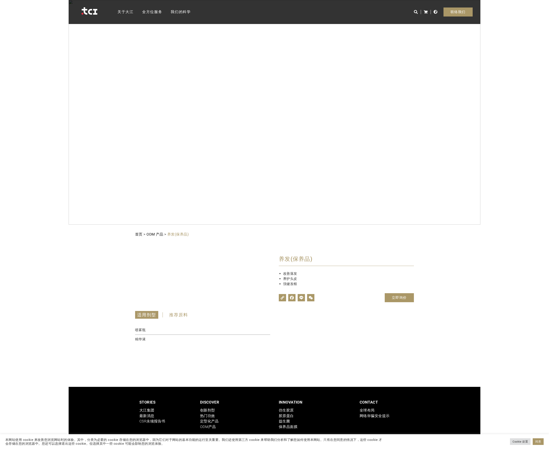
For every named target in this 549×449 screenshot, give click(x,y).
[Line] (301, 297)
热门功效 (207, 416)
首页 (139, 234)
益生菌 (284, 421)
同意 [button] (538, 441)
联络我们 (458, 12)
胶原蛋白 (286, 416)
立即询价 (399, 298)
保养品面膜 (288, 427)
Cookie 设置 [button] (520, 441)
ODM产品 (208, 427)
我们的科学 (181, 12)
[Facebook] (292, 297)
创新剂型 (207, 410)
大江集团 (146, 410)
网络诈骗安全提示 (374, 416)
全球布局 (367, 410)
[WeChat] (310, 297)
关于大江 (126, 12)
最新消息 (146, 416)
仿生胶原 (286, 410)
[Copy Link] (282, 297)
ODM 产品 (154, 234)
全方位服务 (152, 12)
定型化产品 (209, 421)
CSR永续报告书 (152, 421)
